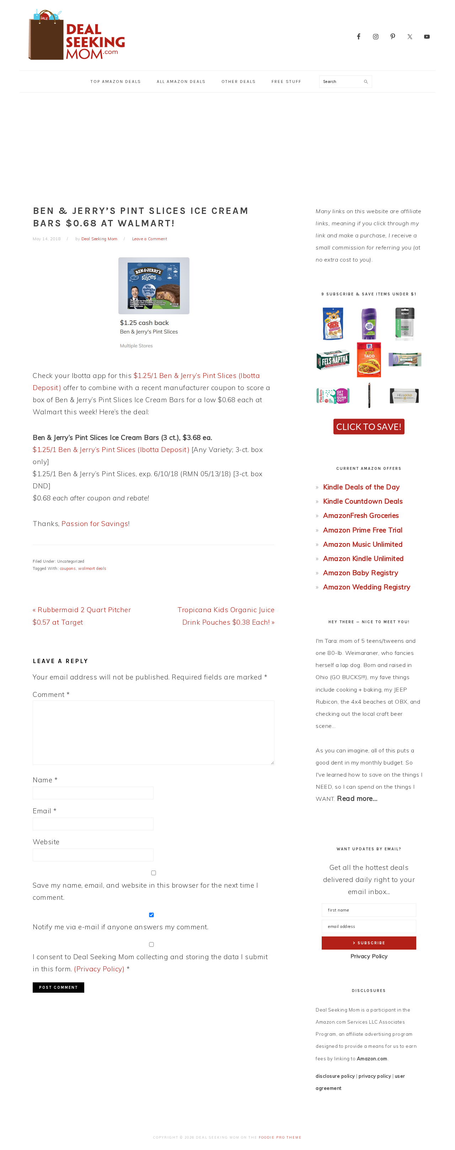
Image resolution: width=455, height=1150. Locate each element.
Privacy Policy (369, 956)
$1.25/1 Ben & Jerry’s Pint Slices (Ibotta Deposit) (111, 449)
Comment (51, 694)
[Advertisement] (227, 146)
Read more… (357, 798)
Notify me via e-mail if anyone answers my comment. (120, 927)
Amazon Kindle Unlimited (363, 558)
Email (45, 811)
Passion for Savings (94, 523)
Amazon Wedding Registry (367, 587)
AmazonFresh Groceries (361, 515)
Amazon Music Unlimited (363, 544)
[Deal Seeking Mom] (76, 62)
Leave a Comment (149, 238)
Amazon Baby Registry (360, 572)
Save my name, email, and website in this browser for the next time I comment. (145, 891)
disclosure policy (335, 1076)
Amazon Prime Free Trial (363, 530)
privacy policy (375, 1076)
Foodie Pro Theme (280, 1137)
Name (45, 780)
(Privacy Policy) (99, 969)
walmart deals (92, 568)
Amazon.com (372, 1058)
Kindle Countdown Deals (363, 501)
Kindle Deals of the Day (361, 487)
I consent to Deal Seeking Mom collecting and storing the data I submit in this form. (150, 962)
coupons (68, 568)
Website (46, 841)
